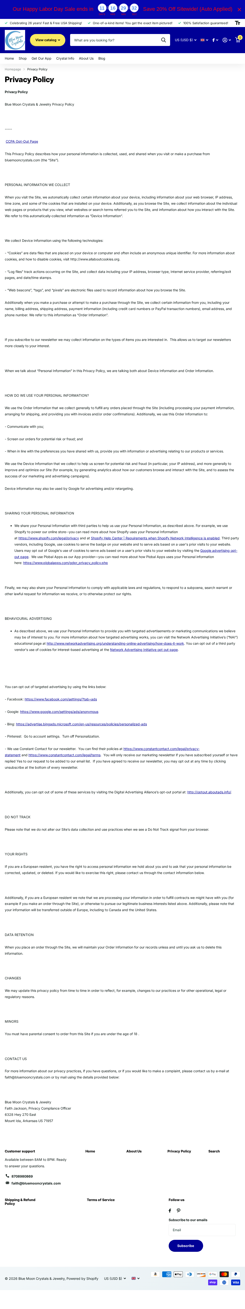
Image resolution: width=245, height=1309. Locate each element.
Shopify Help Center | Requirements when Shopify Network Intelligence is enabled (155, 538)
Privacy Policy (179, 1151)
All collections (9, 58)
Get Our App (41, 58)
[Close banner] (239, 9)
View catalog (46, 40)
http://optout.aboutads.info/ (209, 792)
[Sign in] (226, 40)
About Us (134, 1151)
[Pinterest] (178, 1210)
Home (90, 1151)
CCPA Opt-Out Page (22, 141)
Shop (23, 58)
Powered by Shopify (82, 1278)
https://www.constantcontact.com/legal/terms (64, 755)
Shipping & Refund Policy (20, 1202)
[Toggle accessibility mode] (237, 23)
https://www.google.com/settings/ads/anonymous (59, 712)
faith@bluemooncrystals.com (36, 1183)
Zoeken (163, 40)
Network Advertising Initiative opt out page (144, 650)
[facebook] (170, 1211)
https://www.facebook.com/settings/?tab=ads (61, 699)
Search (214, 1151)
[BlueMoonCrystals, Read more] (215, 40)
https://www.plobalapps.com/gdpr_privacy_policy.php (65, 563)
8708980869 (22, 1176)
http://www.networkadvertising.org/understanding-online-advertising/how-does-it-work (115, 643)
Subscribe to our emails (188, 1220)
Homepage (13, 69)
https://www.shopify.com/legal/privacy (48, 538)
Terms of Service (101, 1200)
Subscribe (186, 1246)
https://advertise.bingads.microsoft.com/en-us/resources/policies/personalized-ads (81, 724)
